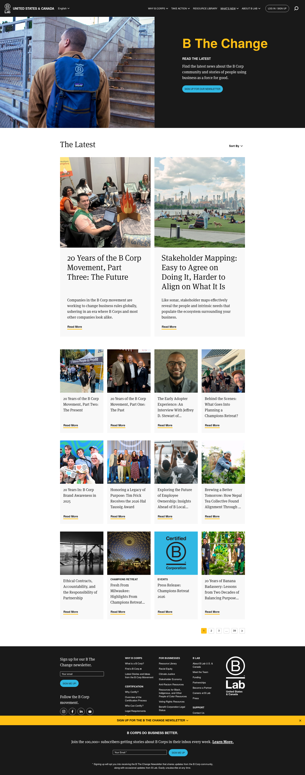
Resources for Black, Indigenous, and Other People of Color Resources (173, 693)
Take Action (179, 8)
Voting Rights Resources (172, 701)
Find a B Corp (132, 668)
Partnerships (199, 682)
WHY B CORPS (133, 658)
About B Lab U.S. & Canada (203, 665)
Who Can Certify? (134, 705)
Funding (197, 677)
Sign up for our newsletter (202, 88)
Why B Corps (156, 8)
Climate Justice (167, 673)
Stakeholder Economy (170, 679)
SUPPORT (198, 707)
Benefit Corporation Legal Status (172, 708)
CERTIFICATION (134, 686)
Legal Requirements (135, 710)
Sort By (234, 146)
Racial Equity (166, 668)
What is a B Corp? (134, 663)
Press (196, 698)
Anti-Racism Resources (171, 684)
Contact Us (198, 712)
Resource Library (205, 8)
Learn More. (223, 741)
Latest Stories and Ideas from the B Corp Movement (139, 675)
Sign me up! (69, 683)
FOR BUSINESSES (169, 658)
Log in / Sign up (277, 8)
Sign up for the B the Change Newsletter (151, 720)
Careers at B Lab (201, 693)
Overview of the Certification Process (136, 698)
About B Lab (249, 8)
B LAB (196, 658)
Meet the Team (200, 672)
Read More (74, 327)
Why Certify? (132, 691)
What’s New (228, 8)
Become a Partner (202, 687)
